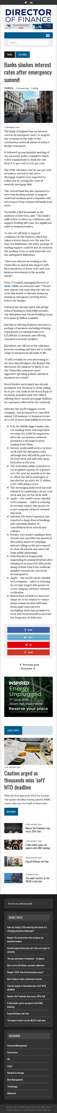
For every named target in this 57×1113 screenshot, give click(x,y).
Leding (34, 88)
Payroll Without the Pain (37, 861)
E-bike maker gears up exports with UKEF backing (38, 846)
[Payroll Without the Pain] (13, 864)
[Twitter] (25, 2)
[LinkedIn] (31, 2)
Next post (26, 668)
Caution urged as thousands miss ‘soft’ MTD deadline (24, 780)
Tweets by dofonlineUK (20, 903)
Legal (9, 1066)
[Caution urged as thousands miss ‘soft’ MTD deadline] (28, 763)
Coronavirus (22, 88)
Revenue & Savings (15, 1072)
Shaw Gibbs (11, 286)
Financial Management (17, 1045)
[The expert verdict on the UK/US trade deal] (13, 881)
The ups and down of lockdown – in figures (25, 958)
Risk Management (15, 1079)
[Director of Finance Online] (28, 15)
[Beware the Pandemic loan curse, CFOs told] (13, 831)
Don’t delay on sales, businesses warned (24, 979)
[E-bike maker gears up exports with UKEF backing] (13, 847)
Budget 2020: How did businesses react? (25, 972)
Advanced (11, 1093)
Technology (12, 1086)
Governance (12, 1052)
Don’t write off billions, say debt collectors (25, 965)
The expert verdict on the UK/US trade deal (37, 879)
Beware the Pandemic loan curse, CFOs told (38, 829)
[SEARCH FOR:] (28, 42)
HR (8, 1059)
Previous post (31, 664)
